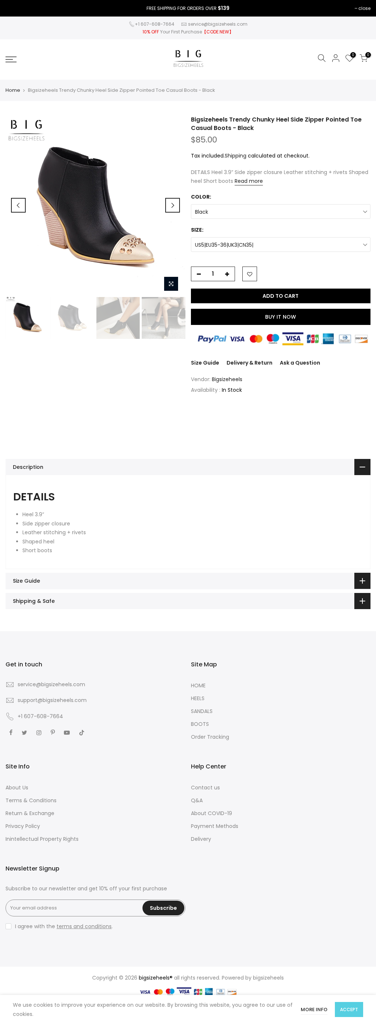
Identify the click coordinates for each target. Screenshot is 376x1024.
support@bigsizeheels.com (52, 700)
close (364, 8)
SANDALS (202, 711)
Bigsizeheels (227, 379)
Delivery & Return (249, 362)
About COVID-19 (211, 813)
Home (13, 90)
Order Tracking (210, 737)
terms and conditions (84, 926)
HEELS (198, 698)
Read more (249, 181)
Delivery (201, 839)
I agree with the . (64, 926)
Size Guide (205, 362)
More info (314, 1009)
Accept (349, 1009)
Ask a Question (300, 362)
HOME (198, 685)
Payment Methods (214, 826)
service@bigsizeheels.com (217, 24)
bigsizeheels (268, 977)
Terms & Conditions (31, 800)
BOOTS (200, 724)
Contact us (205, 787)
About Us (17, 787)
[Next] (172, 205)
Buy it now (280, 317)
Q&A (197, 800)
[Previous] (18, 205)
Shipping (235, 155)
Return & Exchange (30, 813)
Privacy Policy (23, 826)
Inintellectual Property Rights (42, 839)
